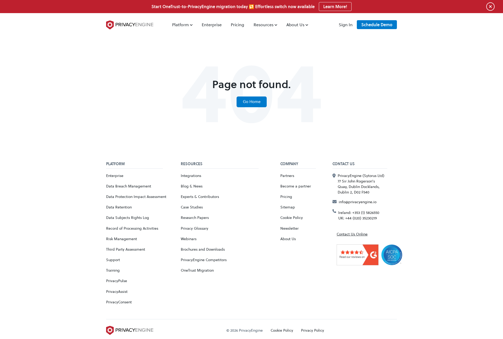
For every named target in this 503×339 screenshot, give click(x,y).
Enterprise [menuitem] (212, 24)
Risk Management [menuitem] (121, 238)
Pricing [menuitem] (237, 24)
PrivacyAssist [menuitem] (117, 291)
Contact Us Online (352, 234)
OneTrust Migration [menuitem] (197, 270)
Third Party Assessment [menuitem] (125, 249)
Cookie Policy (282, 330)
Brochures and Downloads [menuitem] (203, 249)
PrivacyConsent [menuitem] (119, 301)
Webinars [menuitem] (188, 238)
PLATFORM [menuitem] (115, 164)
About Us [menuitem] (295, 24)
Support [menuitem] (113, 259)
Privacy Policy (312, 330)
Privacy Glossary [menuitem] (194, 228)
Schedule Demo (376, 25)
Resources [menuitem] (264, 24)
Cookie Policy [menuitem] (291, 217)
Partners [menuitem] (287, 175)
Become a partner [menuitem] (295, 186)
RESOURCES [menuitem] (192, 164)
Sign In (346, 24)
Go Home (251, 101)
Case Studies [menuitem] (192, 207)
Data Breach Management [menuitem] (128, 186)
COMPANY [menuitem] (289, 164)
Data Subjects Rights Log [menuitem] (127, 217)
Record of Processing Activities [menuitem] (132, 228)
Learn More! (335, 6)
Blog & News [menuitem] (192, 186)
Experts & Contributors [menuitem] (200, 196)
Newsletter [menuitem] (289, 228)
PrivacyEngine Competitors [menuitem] (204, 259)
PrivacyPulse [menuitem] (116, 280)
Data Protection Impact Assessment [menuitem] (136, 196)
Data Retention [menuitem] (119, 207)
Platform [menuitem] (180, 24)
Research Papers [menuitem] (195, 217)
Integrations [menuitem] (191, 175)
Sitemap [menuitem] (287, 207)
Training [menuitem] (113, 270)
